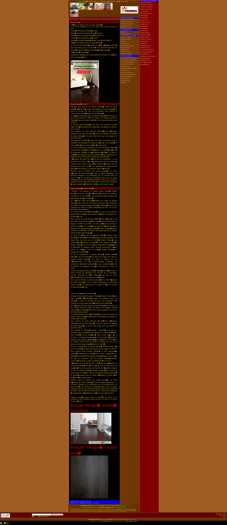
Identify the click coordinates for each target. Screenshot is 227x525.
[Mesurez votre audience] (2, 524)
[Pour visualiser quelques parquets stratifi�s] (95, 20)
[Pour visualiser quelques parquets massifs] (74, 20)
